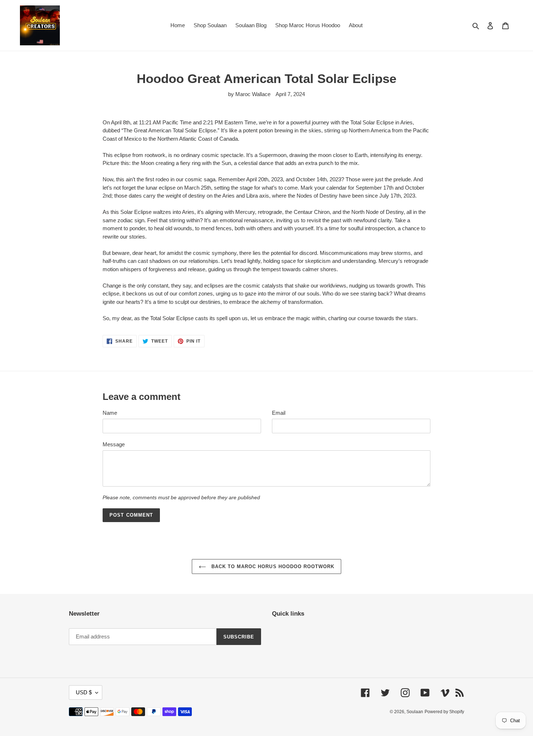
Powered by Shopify (444, 711)
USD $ (84, 692)
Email (278, 413)
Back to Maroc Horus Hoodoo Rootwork (272, 566)
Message (114, 444)
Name (110, 413)
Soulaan (414, 711)
